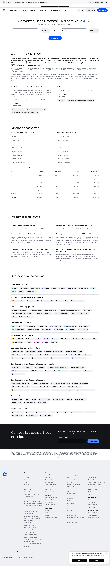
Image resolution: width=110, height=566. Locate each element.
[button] (23, 10)
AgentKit (69, 508)
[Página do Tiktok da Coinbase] (17, 552)
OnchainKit (70, 498)
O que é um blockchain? (31, 537)
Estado (90, 494)
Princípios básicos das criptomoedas (30, 521)
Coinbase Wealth (50, 482)
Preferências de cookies (31, 499)
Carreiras (26, 477)
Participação (49, 513)
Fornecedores (28, 492)
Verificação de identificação (96, 482)
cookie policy (79, 553)
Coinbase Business (51, 500)
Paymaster (70, 496)
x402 (68, 491)
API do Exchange (71, 515)
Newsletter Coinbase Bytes (32, 518)
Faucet (69, 513)
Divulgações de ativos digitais (33, 505)
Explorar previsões (51, 492)
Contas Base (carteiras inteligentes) (73, 485)
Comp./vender (49, 475)
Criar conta (91, 480)
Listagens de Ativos (51, 497)
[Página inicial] (4, 10)
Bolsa (47, 515)
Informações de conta (94, 484)
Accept (96, 560)
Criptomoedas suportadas (95, 492)
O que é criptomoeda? (30, 534)
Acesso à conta (92, 489)
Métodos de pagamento (95, 487)
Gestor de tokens (50, 504)
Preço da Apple (92, 515)
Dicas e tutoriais (29, 525)
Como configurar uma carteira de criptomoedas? (33, 540)
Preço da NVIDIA (93, 513)
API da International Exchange (75, 517)
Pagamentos (49, 502)
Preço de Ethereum (93, 502)
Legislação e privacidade (31, 494)
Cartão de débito (50, 487)
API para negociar (72, 493)
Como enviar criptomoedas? (32, 543)
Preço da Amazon (93, 520)
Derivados (48, 489)
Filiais (26, 480)
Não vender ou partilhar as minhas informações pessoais (33, 502)
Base (68, 477)
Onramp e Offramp (72, 489)
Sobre (26, 475)
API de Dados (70, 501)
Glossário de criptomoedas (32, 527)
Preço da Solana (93, 504)
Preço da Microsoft (93, 517)
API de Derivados (72, 522)
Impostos (27, 546)
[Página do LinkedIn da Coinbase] (7, 552)
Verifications (70, 503)
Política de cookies (29, 496)
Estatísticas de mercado (31, 516)
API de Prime (70, 520)
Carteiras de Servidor (73, 480)
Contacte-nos (92, 477)
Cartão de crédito (50, 484)
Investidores (28, 489)
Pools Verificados (50, 520)
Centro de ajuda (92, 475)
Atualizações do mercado (31, 530)
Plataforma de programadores (76, 475)
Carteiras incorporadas (73, 482)
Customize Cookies (99, 555)
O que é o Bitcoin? (29, 532)
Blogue (26, 482)
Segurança (27, 487)
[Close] (106, 554)
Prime (47, 510)
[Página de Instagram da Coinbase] (12, 552)
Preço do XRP (92, 507)
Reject (79, 560)
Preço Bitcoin (92, 500)
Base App (48, 477)
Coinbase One (49, 480)
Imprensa (27, 484)
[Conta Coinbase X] (3, 552)
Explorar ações (28, 513)
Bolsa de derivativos (51, 517)
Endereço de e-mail (63, 437)
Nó (67, 505)
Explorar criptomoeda (30, 511)
